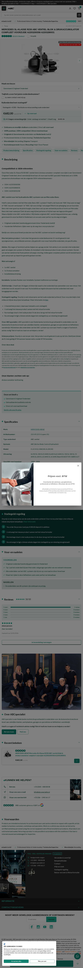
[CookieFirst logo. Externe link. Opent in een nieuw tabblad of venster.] (4, 944)
